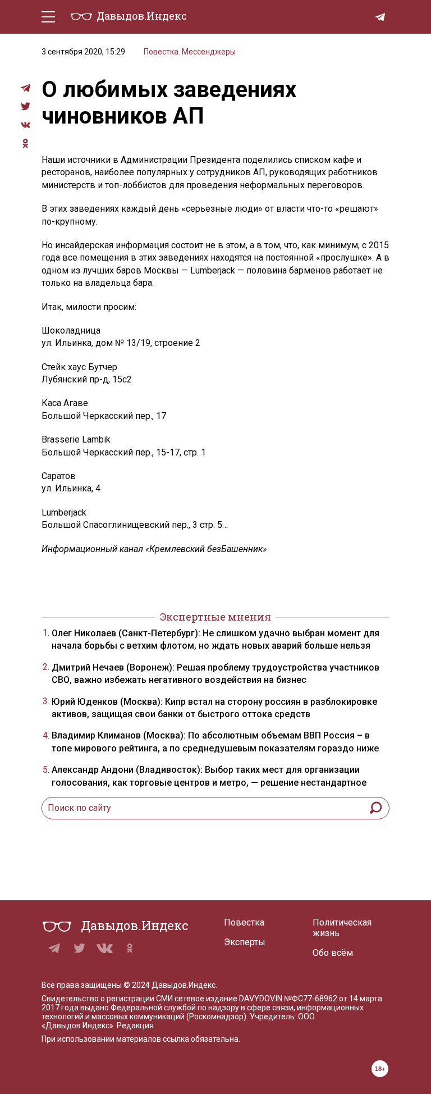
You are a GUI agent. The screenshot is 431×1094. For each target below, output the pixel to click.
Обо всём (333, 952)
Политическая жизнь (342, 927)
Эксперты (244, 942)
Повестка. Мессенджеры (190, 51)
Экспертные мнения (215, 616)
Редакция (135, 1025)
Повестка (244, 922)
